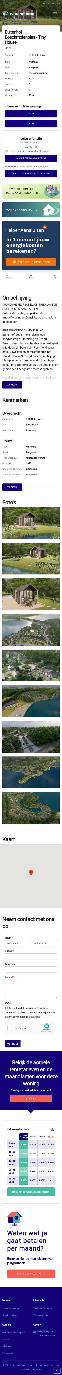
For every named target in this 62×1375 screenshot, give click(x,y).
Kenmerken (7, 277)
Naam (9, 937)
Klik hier (31, 1099)
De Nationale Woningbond (13, 1333)
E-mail (9, 950)
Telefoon (10, 964)
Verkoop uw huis (40, 1315)
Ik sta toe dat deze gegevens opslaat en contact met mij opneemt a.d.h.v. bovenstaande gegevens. (30, 1012)
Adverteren (7, 1346)
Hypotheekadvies (9, 1315)
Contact (31, 114)
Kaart (54, 277)
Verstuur (12, 1043)
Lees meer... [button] (12, 385)
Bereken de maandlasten (31, 1274)
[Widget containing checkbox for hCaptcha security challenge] (29, 1028)
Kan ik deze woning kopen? (31, 158)
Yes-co (38, 1369)
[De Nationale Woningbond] (18, 13)
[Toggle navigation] (55, 13)
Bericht (9, 977)
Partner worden (52, 3)
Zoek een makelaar (10, 1308)
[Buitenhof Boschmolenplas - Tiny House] (31, 522)
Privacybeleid (8, 1353)
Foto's (31, 277)
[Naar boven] (57, 1370)
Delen (31, 123)
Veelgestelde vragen (42, 1308)
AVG (8, 1003)
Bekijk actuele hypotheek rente (31, 174)
